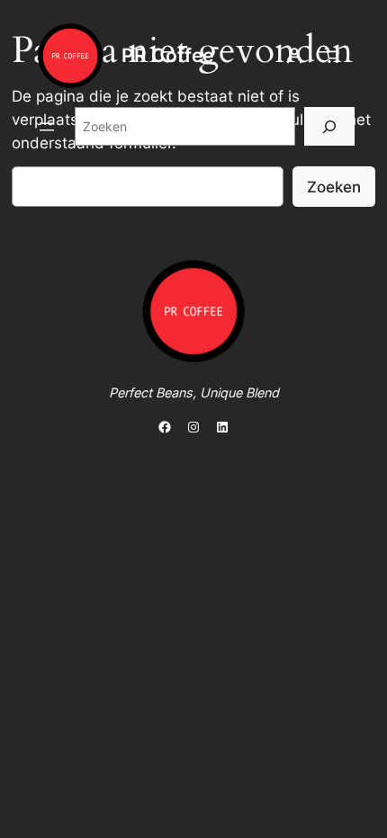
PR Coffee (167, 55)
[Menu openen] (47, 127)
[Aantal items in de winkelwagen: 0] (332, 56)
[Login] (294, 56)
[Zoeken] (329, 126)
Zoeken (334, 187)
